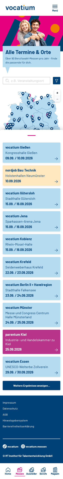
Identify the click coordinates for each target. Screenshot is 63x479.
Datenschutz (10, 408)
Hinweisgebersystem (15, 420)
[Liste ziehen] (31, 135)
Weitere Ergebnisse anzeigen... (31, 385)
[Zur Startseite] (24, 8)
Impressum (9, 402)
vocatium (12, 446)
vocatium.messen (36, 446)
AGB (5, 414)
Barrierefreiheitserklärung (18, 426)
